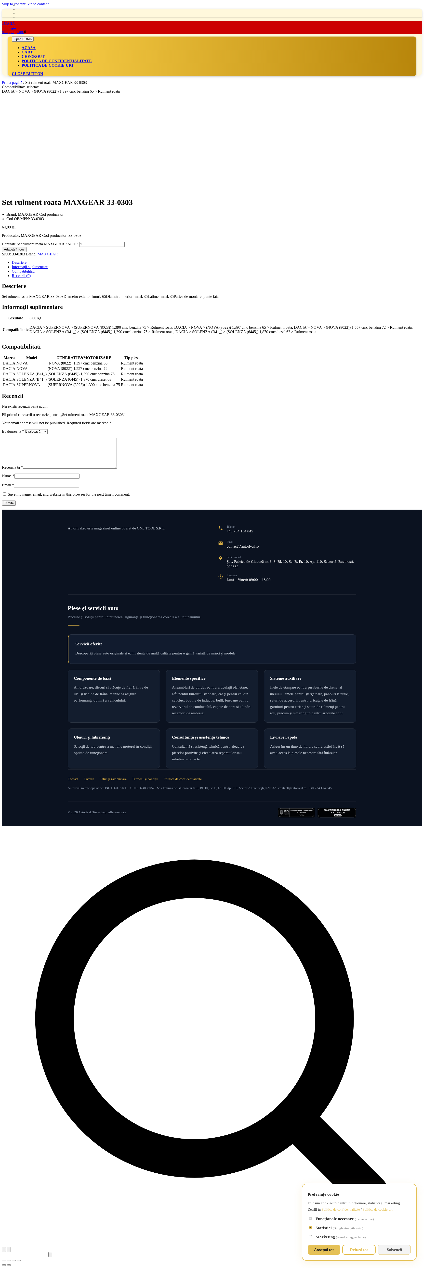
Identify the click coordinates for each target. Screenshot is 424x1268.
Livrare (89, 779)
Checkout (33, 56)
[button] (212, 1036)
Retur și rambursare (113, 779)
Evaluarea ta (13, 431)
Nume (8, 476)
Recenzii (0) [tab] (21, 276)
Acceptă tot (324, 1250)
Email (8, 485)
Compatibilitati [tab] (23, 271)
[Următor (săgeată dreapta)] (9, 1265)
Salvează (394, 1250)
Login (11, 28)
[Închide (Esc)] (19, 1260)
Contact (73, 779)
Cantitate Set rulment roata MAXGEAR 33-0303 (40, 244)
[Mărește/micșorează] (4, 1260)
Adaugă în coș (14, 249)
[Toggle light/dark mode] (4, 1249)
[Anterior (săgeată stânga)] (4, 1265)
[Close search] (9, 1249)
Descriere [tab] (19, 262)
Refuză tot (359, 1250)
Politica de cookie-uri (47, 65)
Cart (27, 52)
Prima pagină (12, 82)
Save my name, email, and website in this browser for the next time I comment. (69, 494)
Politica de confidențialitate (57, 61)
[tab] (23, 39)
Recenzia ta (12, 467)
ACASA (29, 48)
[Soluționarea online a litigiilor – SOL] (337, 812)
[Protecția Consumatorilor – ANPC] (296, 812)
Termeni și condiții (145, 779)
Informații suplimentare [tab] (30, 267)
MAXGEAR (48, 254)
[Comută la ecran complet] (9, 1260)
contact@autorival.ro (243, 546)
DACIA (8, 23)
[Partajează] (14, 1260)
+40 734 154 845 (240, 531)
